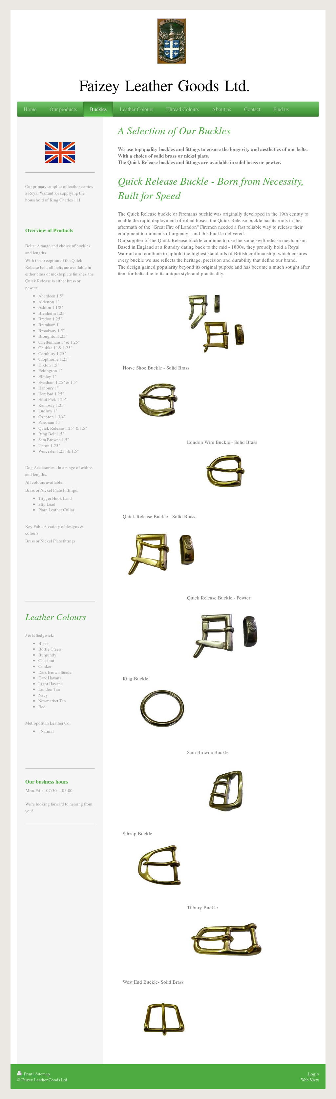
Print (28, 1074)
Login (313, 1074)
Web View (310, 1080)
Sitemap (42, 1074)
